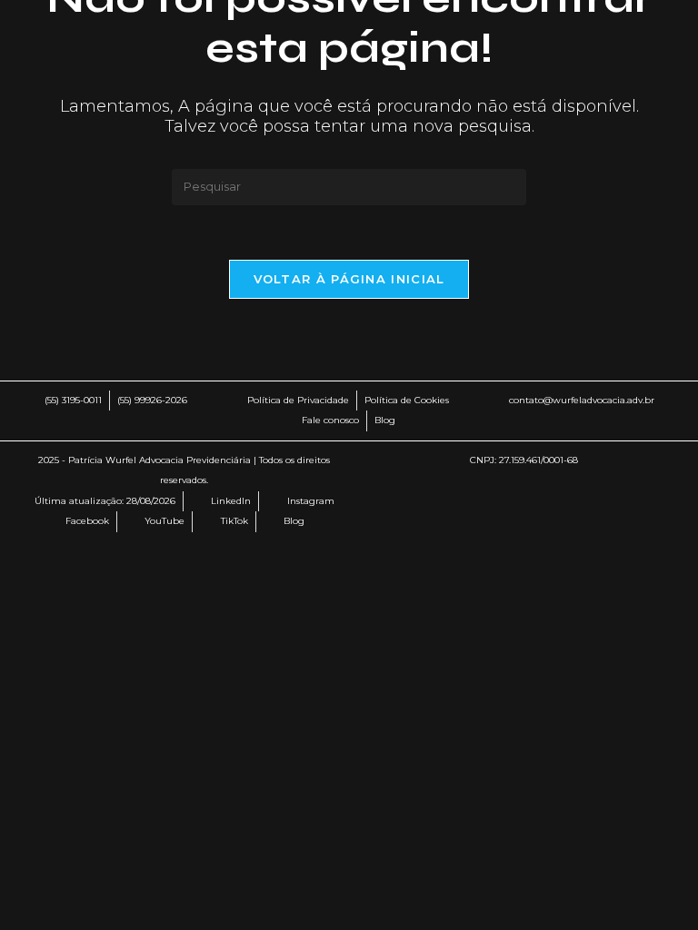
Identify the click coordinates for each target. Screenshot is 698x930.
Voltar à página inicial (349, 279)
